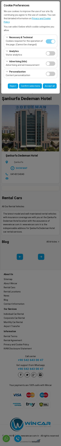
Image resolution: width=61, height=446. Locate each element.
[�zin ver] (50, 53)
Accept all (50, 86)
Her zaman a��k (50, 41)
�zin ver (50, 53)
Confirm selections (30, 86)
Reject (13, 86)
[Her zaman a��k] (50, 41)
